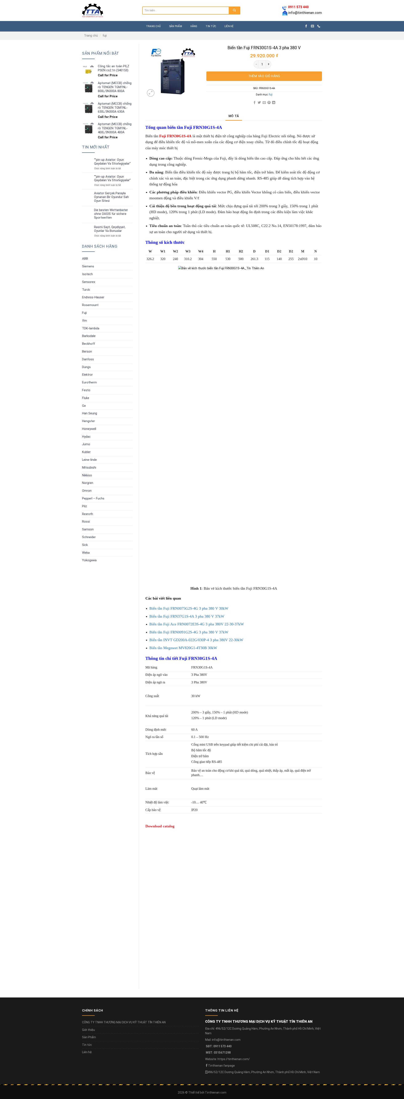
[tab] (233, 116)
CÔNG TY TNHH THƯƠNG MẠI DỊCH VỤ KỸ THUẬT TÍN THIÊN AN (124, 1022)
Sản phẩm (175, 26)
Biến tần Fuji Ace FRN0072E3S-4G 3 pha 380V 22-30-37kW (196, 624)
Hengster (88, 421)
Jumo (86, 444)
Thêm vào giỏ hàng (264, 76)
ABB (85, 258)
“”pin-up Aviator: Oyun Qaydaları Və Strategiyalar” (112, 161)
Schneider (89, 537)
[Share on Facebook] (254, 102)
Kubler (86, 452)
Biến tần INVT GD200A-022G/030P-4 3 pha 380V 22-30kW (196, 640)
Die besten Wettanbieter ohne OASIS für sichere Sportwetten (111, 213)
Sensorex (88, 282)
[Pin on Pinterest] (268, 102)
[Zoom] (150, 93)
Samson (88, 529)
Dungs (86, 367)
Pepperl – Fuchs (93, 498)
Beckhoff (88, 344)
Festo (86, 390)
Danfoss (88, 359)
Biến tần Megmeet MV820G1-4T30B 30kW (183, 648)
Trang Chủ (153, 26)
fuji (104, 35)
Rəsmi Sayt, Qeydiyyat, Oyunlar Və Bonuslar (109, 229)
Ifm (84, 320)
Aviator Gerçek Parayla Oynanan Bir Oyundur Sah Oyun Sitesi (111, 197)
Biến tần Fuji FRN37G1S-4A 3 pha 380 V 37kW (186, 616)
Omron (87, 491)
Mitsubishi (89, 467)
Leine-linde (89, 460)
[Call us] (318, 26)
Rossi (86, 521)
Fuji (84, 313)
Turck (86, 290)
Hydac (86, 437)
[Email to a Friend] (264, 102)
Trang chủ (91, 35)
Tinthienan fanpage (221, 1065)
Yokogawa (89, 560)
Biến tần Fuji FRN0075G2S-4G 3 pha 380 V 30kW (188, 608)
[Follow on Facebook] (306, 26)
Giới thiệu (88, 1030)
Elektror (87, 374)
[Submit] (234, 10)
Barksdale (89, 336)
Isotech (87, 274)
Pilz (84, 506)
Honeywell (89, 429)
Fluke (85, 398)
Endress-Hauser (93, 297)
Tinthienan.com (215, 1092)
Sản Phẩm (89, 1037)
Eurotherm (89, 382)
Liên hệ (229, 26)
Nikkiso (87, 475)
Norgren (87, 483)
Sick (85, 545)
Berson (87, 351)
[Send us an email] (312, 26)
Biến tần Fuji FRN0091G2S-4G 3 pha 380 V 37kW (188, 632)
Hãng (193, 26)
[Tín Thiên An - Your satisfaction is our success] (109, 10)
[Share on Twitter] (259, 102)
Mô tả (234, 116)
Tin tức (211, 26)
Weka (86, 553)
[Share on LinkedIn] (273, 102)
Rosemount (90, 305)
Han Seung (89, 413)
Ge (84, 406)
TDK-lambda (90, 328)
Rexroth (87, 514)
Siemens (88, 266)
